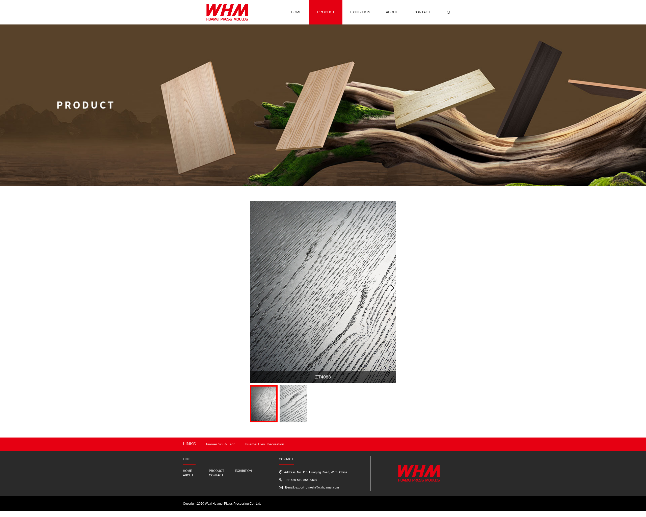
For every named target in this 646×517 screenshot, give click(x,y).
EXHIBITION (243, 471)
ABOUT (188, 475)
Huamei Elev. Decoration (264, 444)
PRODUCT (216, 471)
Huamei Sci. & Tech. (220, 444)
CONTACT (216, 475)
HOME (187, 471)
